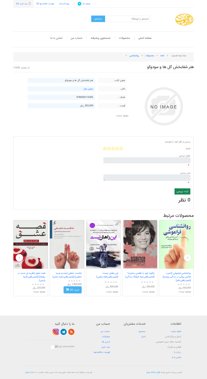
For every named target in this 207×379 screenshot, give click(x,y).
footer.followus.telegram (63, 332)
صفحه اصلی (145, 38)
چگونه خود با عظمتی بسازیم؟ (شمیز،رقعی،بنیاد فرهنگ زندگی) (140, 274)
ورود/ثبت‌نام (64, 3)
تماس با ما (56, 38)
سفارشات (106, 336)
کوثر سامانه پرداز (153, 372)
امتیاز (188, 148)
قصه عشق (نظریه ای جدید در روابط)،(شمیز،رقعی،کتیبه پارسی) (31, 276)
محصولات (124, 38)
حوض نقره (88, 89)
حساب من (76, 38)
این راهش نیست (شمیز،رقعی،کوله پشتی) (107, 274)
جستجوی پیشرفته (101, 38)
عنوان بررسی (184, 155)
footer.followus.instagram (56, 332)
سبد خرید (105, 347)
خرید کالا (74, 290)
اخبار (144, 336)
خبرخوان (71, 332)
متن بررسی (185, 173)
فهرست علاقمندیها (102, 352)
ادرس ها (106, 341)
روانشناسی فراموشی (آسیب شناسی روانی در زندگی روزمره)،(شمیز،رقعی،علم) (176, 276)
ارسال (27, 372)
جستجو (142, 331)
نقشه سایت (176, 331)
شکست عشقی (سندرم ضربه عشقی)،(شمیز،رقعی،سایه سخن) (67, 274)
